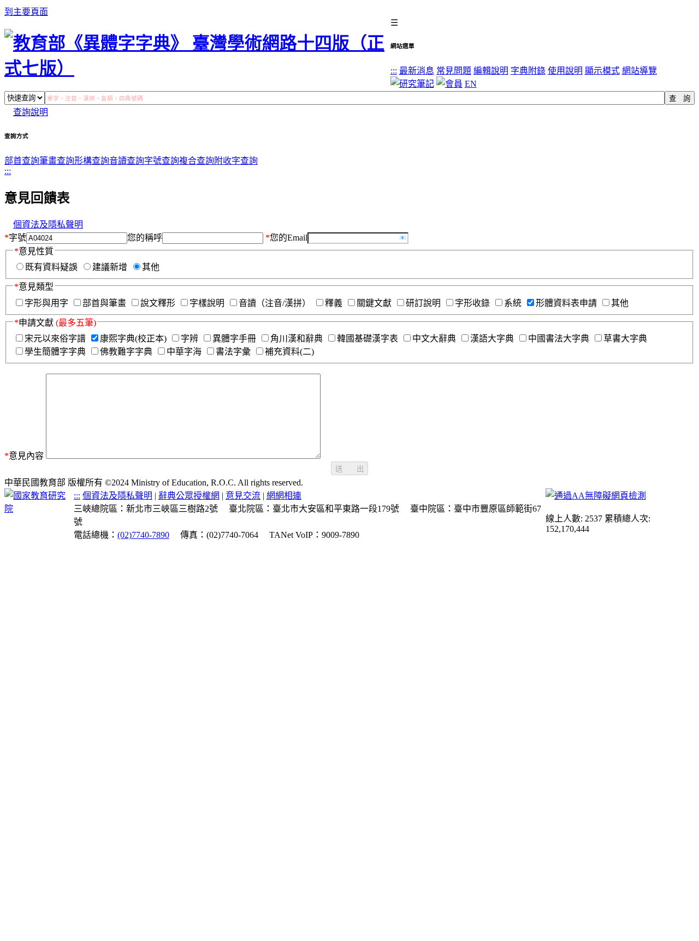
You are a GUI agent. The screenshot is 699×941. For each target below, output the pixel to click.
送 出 (349, 469)
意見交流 (243, 495)
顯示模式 (602, 70)
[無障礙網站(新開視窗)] (596, 495)
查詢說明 (30, 112)
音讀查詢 (126, 160)
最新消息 (416, 70)
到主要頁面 (26, 11)
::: (393, 70)
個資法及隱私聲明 (48, 224)
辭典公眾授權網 (189, 495)
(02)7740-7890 (143, 535)
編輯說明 (490, 70)
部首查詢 (21, 160)
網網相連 (283, 495)
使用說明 (565, 70)
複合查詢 (196, 160)
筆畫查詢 (56, 160)
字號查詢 (161, 160)
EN (471, 83)
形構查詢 (91, 160)
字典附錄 (528, 70)
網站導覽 (639, 70)
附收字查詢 (236, 160)
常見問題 (453, 70)
